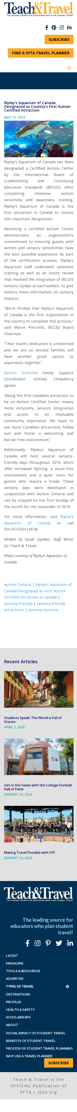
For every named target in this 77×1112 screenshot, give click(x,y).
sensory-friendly (18, 603)
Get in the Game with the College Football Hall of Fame (38, 787)
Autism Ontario (19, 372)
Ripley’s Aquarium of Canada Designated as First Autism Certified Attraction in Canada (38, 591)
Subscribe (59, 39)
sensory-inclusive (43, 609)
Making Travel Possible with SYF (29, 852)
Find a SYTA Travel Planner (40, 52)
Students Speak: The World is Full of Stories (33, 720)
